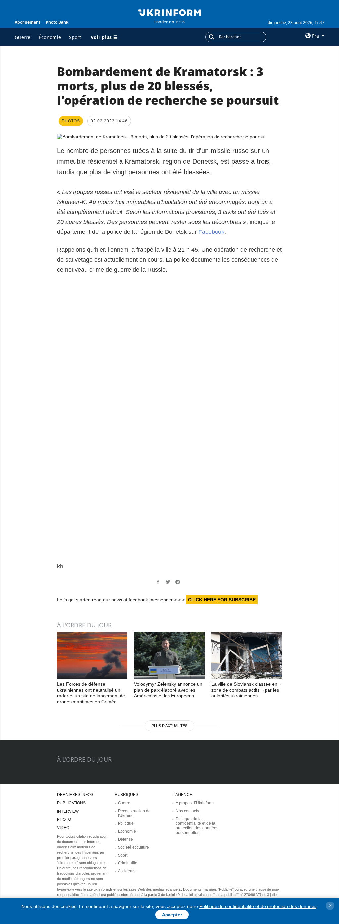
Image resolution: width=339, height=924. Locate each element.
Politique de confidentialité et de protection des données (257, 906)
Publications (71, 803)
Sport (75, 37)
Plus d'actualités (169, 726)
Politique (126, 823)
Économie (50, 37)
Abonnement (27, 22)
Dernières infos (75, 794)
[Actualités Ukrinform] (169, 12)
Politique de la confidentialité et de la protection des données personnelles (197, 826)
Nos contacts (187, 811)
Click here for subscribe (222, 599)
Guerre (23, 37)
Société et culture (133, 847)
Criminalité (127, 863)
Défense (125, 839)
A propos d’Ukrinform (195, 803)
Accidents (126, 871)
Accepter (172, 914)
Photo (64, 819)
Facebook (211, 232)
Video (63, 827)
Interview (68, 811)
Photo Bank (57, 22)
